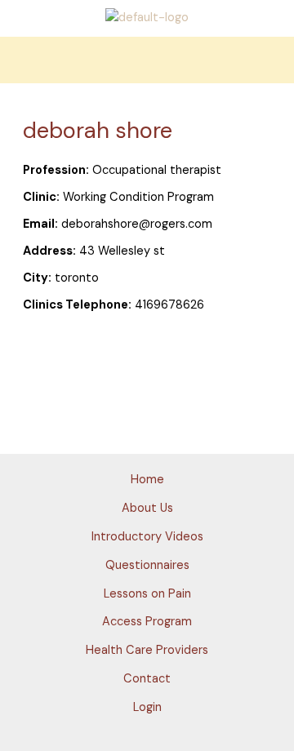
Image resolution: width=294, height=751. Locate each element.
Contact (147, 679)
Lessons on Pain (147, 594)
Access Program (147, 621)
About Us (147, 508)
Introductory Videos (147, 536)
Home (147, 479)
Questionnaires (147, 565)
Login (147, 707)
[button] (147, 60)
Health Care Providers (147, 650)
